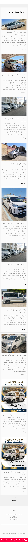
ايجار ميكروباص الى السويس (14, 415)
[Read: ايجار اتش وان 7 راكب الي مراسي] (14, 151)
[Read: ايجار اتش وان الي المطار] (14, 24)
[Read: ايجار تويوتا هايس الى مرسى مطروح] (14, 453)
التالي (14, 500)
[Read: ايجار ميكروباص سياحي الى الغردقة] (14, 106)
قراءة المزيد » (23, 49)
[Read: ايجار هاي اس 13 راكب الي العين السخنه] (14, 252)
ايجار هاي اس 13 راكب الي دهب (14, 224)
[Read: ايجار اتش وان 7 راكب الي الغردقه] (14, 297)
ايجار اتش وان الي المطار (16, 32)
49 (10, 498)
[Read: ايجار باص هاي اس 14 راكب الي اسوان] (14, 63)
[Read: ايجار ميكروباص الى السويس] (14, 395)
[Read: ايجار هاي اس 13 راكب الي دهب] (14, 204)
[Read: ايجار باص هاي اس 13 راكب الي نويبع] (14, 343)
